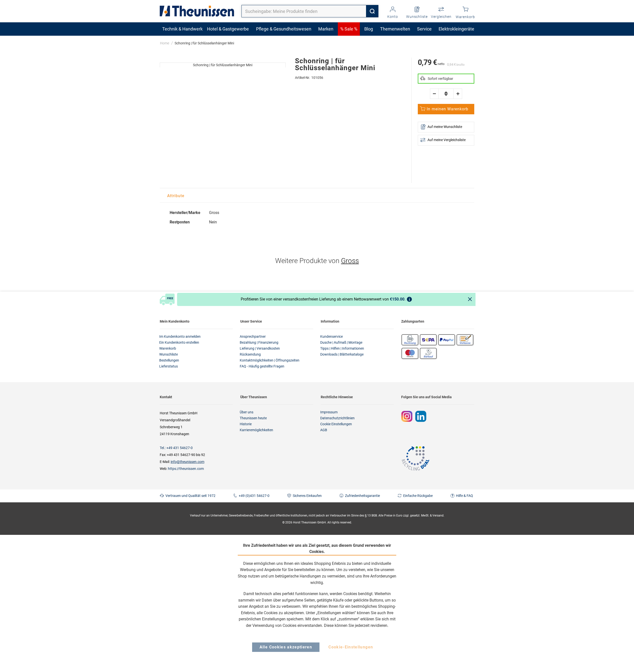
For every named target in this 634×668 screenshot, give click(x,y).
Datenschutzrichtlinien (337, 418)
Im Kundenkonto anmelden (180, 336)
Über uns (246, 412)
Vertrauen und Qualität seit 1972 (190, 496)
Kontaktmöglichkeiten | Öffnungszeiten (269, 360)
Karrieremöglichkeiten (256, 430)
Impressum (329, 412)
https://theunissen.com (186, 469)
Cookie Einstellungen (336, 424)
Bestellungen (169, 360)
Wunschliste (168, 354)
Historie (246, 424)
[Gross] (166, 53)
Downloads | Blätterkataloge (342, 354)
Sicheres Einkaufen (307, 496)
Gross (350, 261)
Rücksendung (250, 354)
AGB (323, 430)
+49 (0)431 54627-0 (254, 496)
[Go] (372, 11)
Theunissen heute (253, 418)
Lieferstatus (168, 366)
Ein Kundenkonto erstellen (179, 342)
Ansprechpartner (253, 336)
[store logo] (197, 11)
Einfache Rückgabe (418, 496)
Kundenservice (331, 336)
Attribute (175, 195)
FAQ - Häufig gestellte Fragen (262, 366)
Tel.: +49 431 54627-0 (176, 448)
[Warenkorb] (465, 9)
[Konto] (392, 9)
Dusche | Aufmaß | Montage (341, 342)
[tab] (176, 196)
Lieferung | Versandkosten (260, 348)
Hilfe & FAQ (464, 496)
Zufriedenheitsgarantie (362, 496)
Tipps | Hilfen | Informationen (342, 348)
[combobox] (309, 11)
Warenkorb (167, 348)
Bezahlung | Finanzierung (259, 342)
